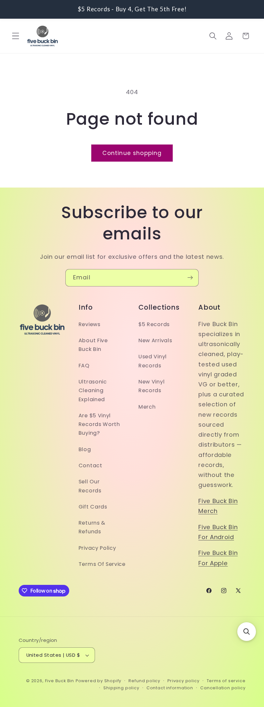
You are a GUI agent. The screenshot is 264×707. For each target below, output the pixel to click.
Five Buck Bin (59, 680)
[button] (15, 36)
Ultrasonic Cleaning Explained (93, 390)
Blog (85, 449)
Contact (90, 465)
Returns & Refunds (92, 527)
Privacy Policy (97, 548)
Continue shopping (132, 153)
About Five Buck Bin (93, 345)
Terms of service (226, 680)
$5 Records (154, 324)
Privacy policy (183, 680)
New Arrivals (155, 340)
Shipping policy (121, 688)
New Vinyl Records (151, 386)
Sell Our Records (90, 486)
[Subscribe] (190, 277)
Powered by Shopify (99, 680)
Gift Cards (93, 506)
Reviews (89, 324)
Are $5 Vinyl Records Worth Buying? (99, 424)
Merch (147, 407)
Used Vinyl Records (152, 361)
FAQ (84, 365)
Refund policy (144, 680)
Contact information (169, 688)
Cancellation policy (222, 688)
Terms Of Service (102, 564)
